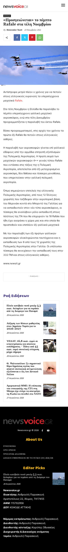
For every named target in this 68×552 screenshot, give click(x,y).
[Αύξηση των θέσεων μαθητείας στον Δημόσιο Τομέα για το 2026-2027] (49, 328)
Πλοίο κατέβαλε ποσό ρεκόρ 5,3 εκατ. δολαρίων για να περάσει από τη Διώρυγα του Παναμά (24, 308)
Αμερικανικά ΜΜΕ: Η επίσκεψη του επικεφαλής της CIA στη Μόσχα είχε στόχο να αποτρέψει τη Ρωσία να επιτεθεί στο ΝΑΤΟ (24, 390)
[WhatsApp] (39, 37)
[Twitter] (24, 37)
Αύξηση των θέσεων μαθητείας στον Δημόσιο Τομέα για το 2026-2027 (23, 326)
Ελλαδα (7, 16)
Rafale (18, 100)
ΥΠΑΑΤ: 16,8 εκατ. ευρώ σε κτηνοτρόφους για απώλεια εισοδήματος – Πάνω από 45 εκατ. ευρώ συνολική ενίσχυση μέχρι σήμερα (23, 347)
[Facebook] (17, 37)
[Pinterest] (32, 37)
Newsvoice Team (14, 29)
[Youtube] (48, 431)
